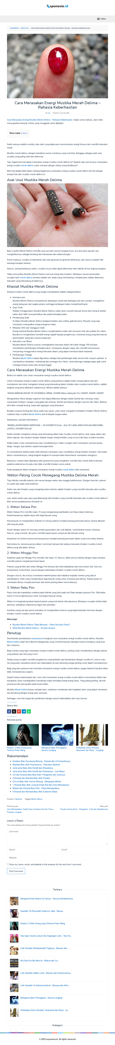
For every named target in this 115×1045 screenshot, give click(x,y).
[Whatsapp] (29, 711)
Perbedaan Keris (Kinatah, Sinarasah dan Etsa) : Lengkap (90, 749)
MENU (103, 19)
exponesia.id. (52, 1039)
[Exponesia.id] (57, 6)
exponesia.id (37, 638)
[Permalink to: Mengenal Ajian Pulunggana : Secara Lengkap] (57, 735)
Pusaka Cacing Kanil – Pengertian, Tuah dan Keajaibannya (84, 807)
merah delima (27, 165)
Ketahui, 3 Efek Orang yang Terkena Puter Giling (19, 749)
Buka (24, 133)
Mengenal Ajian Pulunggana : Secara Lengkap (55, 749)
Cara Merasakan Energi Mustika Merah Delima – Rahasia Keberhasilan (40, 119)
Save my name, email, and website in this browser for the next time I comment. (45, 864)
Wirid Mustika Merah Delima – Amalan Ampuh (34, 627)
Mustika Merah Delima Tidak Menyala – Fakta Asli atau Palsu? (41, 624)
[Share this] (9, 711)
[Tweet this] (14, 711)
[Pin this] (19, 711)
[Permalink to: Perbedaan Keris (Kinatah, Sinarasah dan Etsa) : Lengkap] (92, 735)
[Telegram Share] (24, 711)
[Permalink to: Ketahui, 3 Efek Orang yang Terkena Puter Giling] (23, 735)
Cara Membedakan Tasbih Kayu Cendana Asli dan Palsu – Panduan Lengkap (31, 809)
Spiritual (18, 799)
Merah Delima (26, 358)
